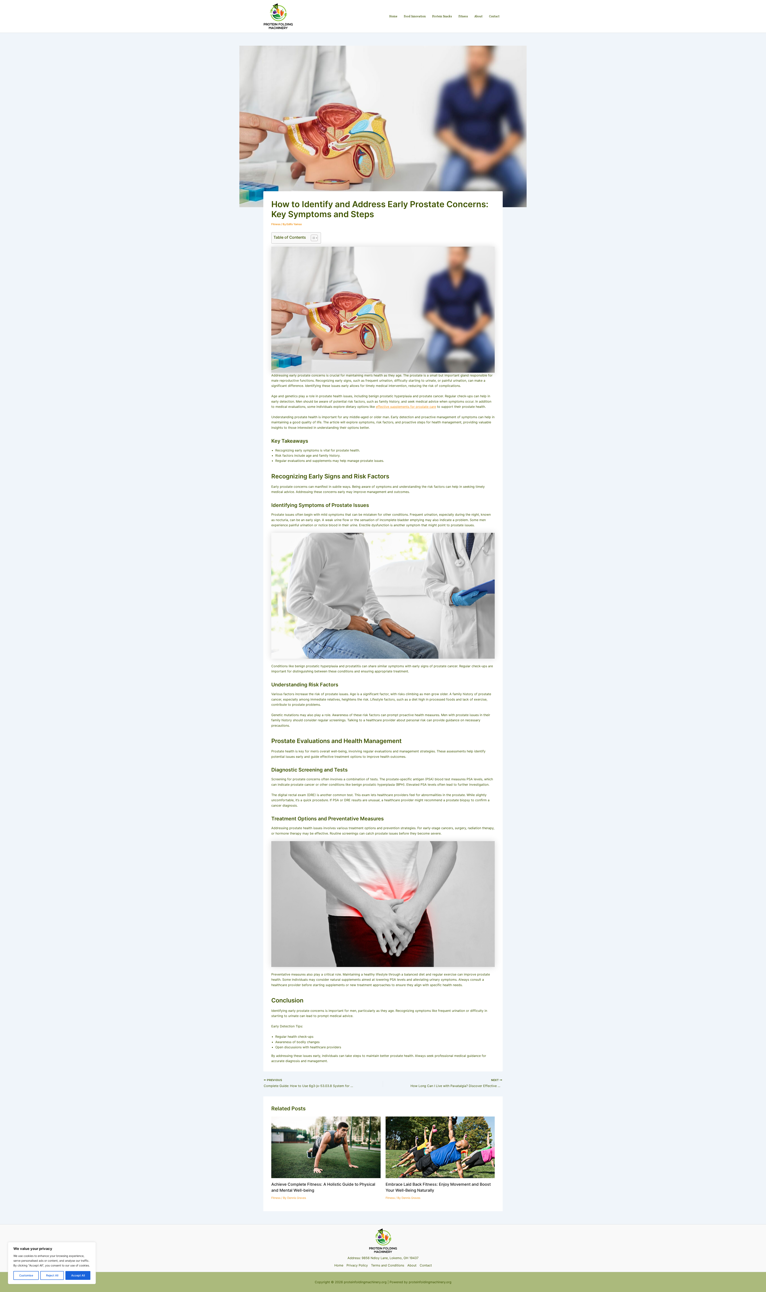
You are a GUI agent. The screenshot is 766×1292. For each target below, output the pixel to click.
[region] (52, 1263)
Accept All (78, 1275)
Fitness (463, 16)
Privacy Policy (357, 1265)
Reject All (52, 1275)
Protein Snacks (442, 16)
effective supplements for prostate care (406, 407)
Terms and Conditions (387, 1265)
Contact (494, 16)
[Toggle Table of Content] (312, 238)
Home (393, 16)
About (478, 16)
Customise (26, 1275)
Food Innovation (415, 16)
